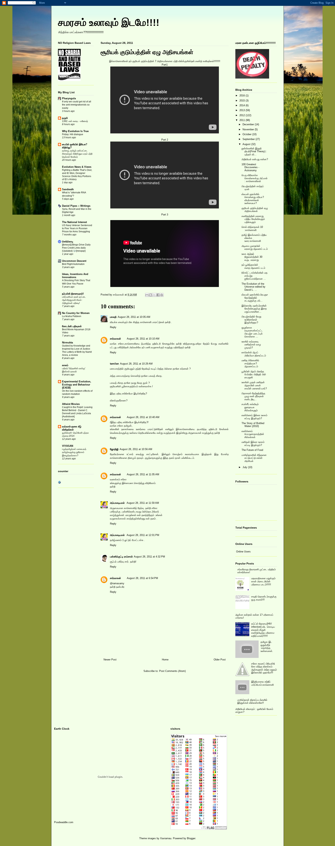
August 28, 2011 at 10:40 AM (143, 417)
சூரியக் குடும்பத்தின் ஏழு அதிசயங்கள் (255, 210)
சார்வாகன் (119, 294)
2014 (242, 105)
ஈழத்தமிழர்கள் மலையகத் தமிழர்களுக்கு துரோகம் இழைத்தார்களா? (74, 452)
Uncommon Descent (74, 260)
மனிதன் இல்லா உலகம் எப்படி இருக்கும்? (253, 444)
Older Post (220, 659)
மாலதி (113, 316)
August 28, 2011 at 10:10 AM (143, 338)
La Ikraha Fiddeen (71, 316)
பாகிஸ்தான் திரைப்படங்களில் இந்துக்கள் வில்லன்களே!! (252, 701)
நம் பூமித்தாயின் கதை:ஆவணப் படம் (253, 266)
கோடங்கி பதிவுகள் (72, 326)
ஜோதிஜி (114, 449)
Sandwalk (68, 189)
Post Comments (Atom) (172, 671)
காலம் (65, 365)
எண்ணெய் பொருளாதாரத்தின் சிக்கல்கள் (253, 434)
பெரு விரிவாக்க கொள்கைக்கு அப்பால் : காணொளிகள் (255, 178)
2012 (242, 115)
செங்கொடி (67, 241)
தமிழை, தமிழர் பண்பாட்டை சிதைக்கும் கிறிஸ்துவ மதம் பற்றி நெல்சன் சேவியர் (77, 153)
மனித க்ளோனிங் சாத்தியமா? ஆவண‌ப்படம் (250, 363)
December (249, 124)
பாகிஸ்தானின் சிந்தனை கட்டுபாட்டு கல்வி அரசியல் (254, 458)
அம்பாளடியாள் (117, 502)
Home (165, 659)
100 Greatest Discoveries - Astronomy (250, 167)
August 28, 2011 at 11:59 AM (143, 502)
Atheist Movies (71, 404)
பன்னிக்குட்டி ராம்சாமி (121, 556)
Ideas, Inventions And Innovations (75, 276)
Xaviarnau (165, 838)
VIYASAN (67, 445)
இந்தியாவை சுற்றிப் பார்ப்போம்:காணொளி (262, 683)
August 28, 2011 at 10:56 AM (136, 449)
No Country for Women (76, 313)
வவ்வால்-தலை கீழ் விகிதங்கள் (71, 428)
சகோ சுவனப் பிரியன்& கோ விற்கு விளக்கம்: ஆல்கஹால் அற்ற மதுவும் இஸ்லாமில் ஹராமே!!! (264, 668)
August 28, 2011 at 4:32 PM (149, 556)
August (247, 144)
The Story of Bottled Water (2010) (253, 425)
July (245, 467)
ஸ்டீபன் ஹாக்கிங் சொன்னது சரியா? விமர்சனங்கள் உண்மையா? (253, 199)
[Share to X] (154, 295)
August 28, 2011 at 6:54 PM (142, 578)
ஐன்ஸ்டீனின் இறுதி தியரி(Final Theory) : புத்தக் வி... (254, 151)
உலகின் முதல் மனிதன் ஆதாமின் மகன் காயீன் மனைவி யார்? (254, 385)
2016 (242, 95)
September (249, 139)
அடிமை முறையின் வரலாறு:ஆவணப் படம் (255, 248)
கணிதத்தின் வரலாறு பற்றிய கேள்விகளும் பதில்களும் (253, 219)
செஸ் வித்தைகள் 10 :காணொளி (252, 229)
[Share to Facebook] (158, 295)
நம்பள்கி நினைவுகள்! (73, 293)
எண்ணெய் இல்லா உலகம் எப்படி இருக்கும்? (254, 417)
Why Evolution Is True (75, 131)
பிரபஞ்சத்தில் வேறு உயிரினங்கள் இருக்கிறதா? (251, 319)
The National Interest (74, 222)
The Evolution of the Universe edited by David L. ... (253, 286)
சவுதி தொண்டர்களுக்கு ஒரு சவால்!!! (263, 598)
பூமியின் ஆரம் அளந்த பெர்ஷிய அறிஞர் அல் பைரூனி (254, 374)
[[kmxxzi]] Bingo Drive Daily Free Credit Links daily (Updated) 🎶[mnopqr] (76, 247)
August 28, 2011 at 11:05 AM (143, 474)
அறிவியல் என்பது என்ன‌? (255, 159)
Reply (113, 327)
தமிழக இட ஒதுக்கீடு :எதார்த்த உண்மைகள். (267, 646)
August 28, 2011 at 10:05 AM (134, 316)
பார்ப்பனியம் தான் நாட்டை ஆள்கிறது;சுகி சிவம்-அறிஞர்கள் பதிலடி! (74, 300)
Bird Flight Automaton (73, 264)
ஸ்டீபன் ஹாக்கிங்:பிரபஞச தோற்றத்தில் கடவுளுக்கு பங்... (255, 297)
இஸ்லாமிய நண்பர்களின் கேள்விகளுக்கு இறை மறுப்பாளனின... (254, 308)
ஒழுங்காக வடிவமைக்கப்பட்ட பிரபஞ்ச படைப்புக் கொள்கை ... (252, 332)
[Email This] (147, 295)
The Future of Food (252, 449)
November (249, 129)
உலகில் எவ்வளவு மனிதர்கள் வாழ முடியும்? (251, 344)
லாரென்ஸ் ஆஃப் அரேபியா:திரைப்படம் (254, 354)
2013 (242, 110)
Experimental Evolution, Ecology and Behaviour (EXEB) (76, 384)
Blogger (191, 838)
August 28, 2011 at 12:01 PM (143, 535)
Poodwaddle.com (63, 822)
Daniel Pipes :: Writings (76, 205)
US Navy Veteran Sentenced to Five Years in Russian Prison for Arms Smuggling (77, 228)
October (247, 134)
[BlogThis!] (151, 295)
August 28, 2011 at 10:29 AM (136, 363)
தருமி (65, 118)
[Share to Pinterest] (162, 295)
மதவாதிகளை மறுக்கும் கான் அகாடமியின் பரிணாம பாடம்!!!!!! (263, 581)
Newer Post (110, 659)
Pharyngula (69, 98)
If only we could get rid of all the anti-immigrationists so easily (76, 104)
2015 (242, 100)
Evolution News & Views (76, 166)
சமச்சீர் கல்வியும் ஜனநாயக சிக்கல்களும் (250, 407)
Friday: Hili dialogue (72, 134)
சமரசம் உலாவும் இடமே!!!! (108, 22)
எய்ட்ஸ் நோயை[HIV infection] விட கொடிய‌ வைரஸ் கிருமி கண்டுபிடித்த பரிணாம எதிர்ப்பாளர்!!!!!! (263, 629)
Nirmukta (67, 342)
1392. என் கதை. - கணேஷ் (75, 121)
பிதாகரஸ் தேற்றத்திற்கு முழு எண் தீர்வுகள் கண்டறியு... (253, 396)
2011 (242, 120)
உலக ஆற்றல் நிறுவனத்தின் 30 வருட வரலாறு (252, 256)
